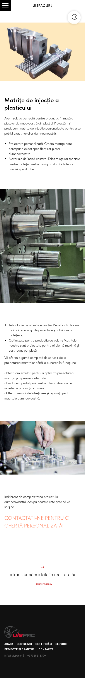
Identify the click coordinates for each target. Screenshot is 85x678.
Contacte (46, 649)
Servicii (61, 644)
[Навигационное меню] (5, 5)
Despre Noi (24, 644)
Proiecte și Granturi (19, 649)
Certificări (43, 644)
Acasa (8, 644)
